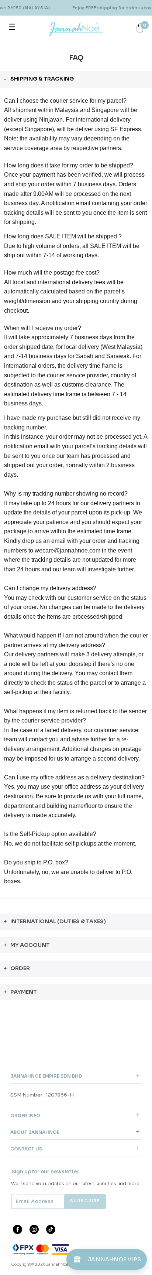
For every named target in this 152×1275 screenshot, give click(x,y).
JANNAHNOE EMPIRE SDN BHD (46, 1076)
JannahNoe (57, 1264)
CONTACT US (26, 1149)
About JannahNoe (34, 1132)
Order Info (25, 1115)
